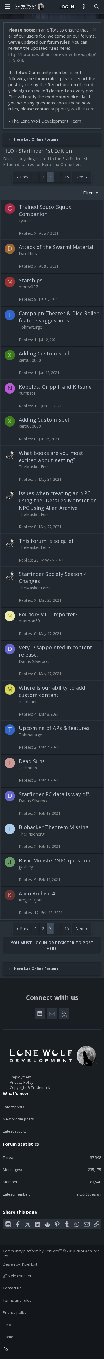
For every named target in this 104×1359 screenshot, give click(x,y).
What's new (15, 1093)
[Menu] (7, 6)
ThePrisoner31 (32, 834)
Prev (24, 177)
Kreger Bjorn (31, 900)
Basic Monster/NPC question (54, 860)
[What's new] (84, 7)
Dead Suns (32, 761)
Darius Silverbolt (34, 661)
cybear (25, 220)
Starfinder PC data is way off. (54, 794)
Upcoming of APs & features (54, 727)
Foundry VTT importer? (48, 614)
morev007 (28, 286)
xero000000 (30, 360)
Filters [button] (88, 193)
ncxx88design (89, 1194)
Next (79, 177)
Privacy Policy (22, 1082)
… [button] (58, 177)
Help (7, 1324)
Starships (30, 280)
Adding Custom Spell (44, 353)
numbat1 (27, 393)
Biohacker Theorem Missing (53, 827)
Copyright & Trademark (30, 1087)
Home (8, 1336)
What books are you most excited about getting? (51, 456)
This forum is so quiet (46, 540)
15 (66, 177)
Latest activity (15, 1131)
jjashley (26, 867)
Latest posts (13, 1106)
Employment (20, 1077)
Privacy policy (15, 1312)
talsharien (28, 767)
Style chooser (19, 1275)
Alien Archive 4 (37, 893)
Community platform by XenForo (51, 1253)
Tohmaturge (30, 327)
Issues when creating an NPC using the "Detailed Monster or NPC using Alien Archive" (57, 500)
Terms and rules (17, 1300)
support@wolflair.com (72, 109)
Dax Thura (28, 253)
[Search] (96, 7)
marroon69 (29, 621)
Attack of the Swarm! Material (56, 247)
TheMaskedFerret (35, 466)
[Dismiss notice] (93, 30)
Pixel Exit (29, 1264)
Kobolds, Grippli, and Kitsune (55, 386)
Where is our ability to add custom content (52, 691)
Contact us (12, 1287)
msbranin (27, 701)
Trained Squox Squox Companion (45, 210)
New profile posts (18, 1119)
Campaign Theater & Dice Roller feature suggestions (59, 317)
